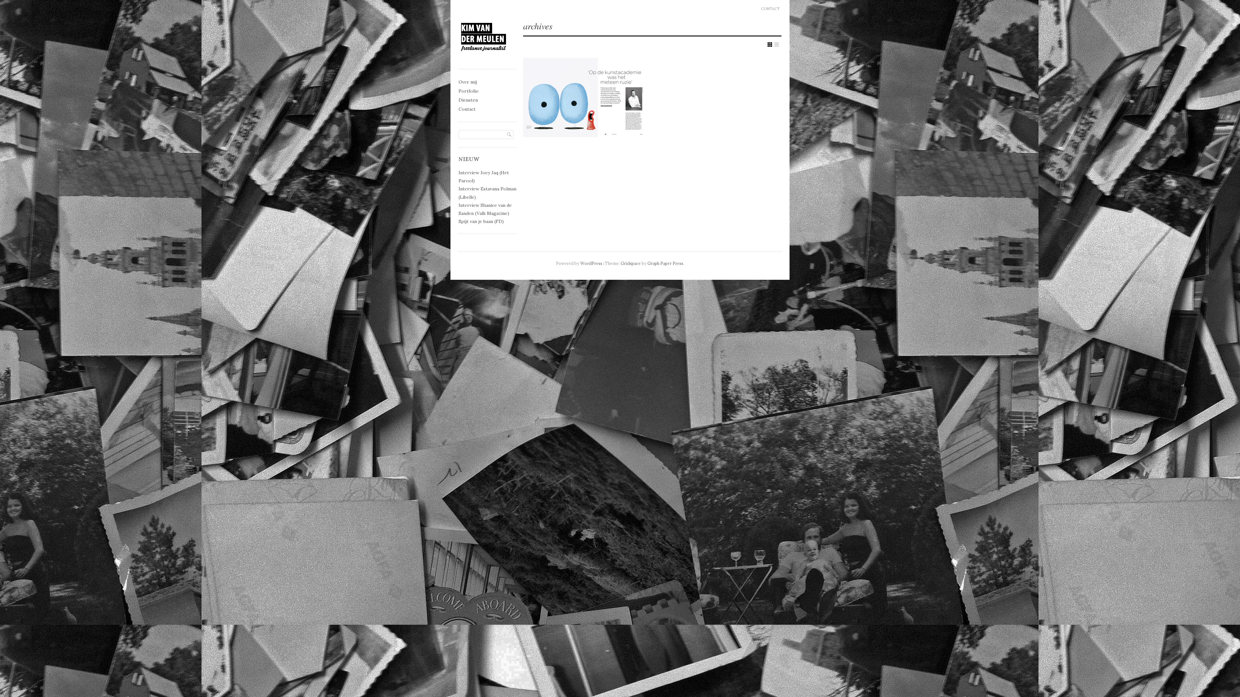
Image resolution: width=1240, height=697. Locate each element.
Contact (770, 8)
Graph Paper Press (665, 263)
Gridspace (631, 263)
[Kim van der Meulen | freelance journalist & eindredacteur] (484, 57)
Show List (776, 44)
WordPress (591, 263)
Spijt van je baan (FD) (481, 221)
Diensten (468, 100)
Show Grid (770, 44)
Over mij (468, 82)
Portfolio (469, 91)
